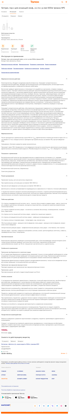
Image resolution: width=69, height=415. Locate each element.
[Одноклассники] (35, 406)
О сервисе (20, 371)
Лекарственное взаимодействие (10, 72)
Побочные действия (6, 68)
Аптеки (63, 353)
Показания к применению (37, 64)
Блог (53, 378)
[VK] (44, 406)
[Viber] (52, 406)
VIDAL (10, 333)
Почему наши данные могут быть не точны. (18, 363)
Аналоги (21, 11)
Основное (4, 11)
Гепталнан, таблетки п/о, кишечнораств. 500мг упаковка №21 (20, 344)
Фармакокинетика (24, 64)
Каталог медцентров (42, 378)
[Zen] (66, 406)
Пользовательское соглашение (9, 386)
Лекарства (4, 378)
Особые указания (44, 68)
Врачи (53, 371)
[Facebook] (39, 406)
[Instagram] (61, 406)
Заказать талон (40, 371)
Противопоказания (18, 68)
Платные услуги (40, 375)
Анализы (54, 375)
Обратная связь (21, 375)
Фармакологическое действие (9, 64)
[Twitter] (48, 406)
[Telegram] (57, 406)
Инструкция (13, 11)
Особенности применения (32, 68)
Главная (3, 371)
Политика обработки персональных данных (13, 390)
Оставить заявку (22, 378)
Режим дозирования (50, 64)
